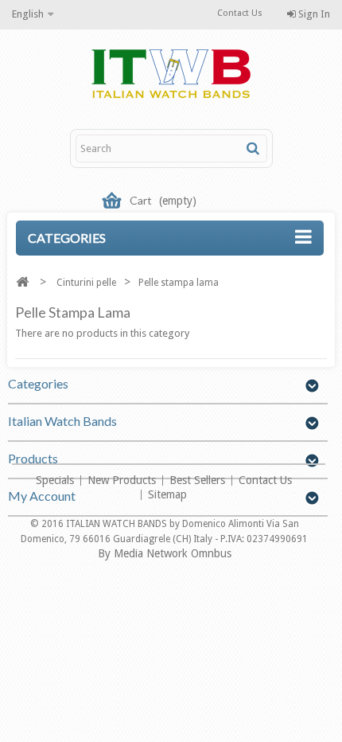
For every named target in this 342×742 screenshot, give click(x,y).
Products (33, 458)
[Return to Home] (22, 282)
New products (123, 480)
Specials (56, 480)
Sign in (313, 14)
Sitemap (167, 494)
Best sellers (198, 480)
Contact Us (239, 13)
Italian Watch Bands (62, 420)
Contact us (265, 480)
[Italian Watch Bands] (171, 75)
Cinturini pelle (86, 282)
